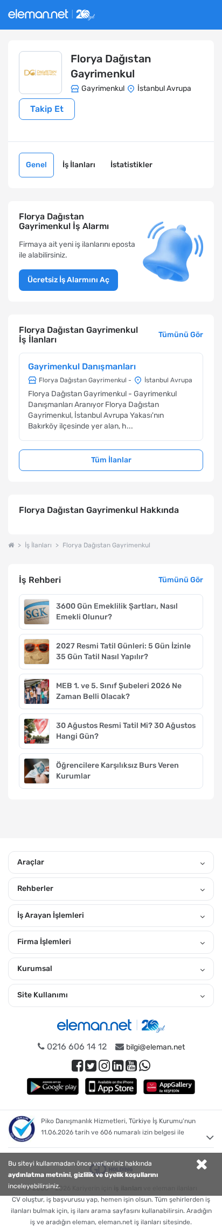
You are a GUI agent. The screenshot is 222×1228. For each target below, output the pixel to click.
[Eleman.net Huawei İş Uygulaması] (169, 1086)
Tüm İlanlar (111, 460)
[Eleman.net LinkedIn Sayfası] (117, 1066)
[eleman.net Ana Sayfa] (11, 545)
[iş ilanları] (51, 13)
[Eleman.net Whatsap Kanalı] (144, 1066)
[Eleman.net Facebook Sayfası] (77, 1066)
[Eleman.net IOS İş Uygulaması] (111, 1086)
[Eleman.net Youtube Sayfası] (131, 1066)
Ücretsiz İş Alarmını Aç (68, 279)
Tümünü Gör (180, 334)
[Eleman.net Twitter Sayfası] (90, 1066)
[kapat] (201, 1165)
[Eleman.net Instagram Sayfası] (104, 1066)
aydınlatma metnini (39, 1175)
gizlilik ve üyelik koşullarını (116, 1175)
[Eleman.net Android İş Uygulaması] (53, 1086)
